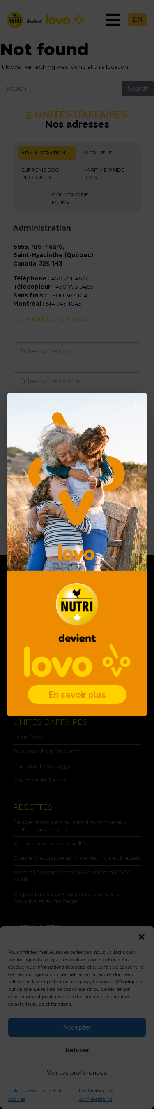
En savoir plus (77, 694)
